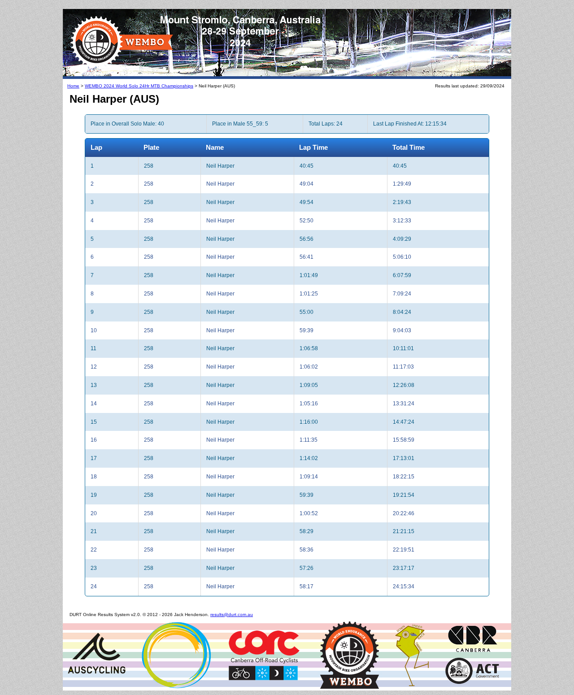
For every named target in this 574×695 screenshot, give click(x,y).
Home (73, 85)
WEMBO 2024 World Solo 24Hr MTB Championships (139, 85)
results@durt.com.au (231, 614)
